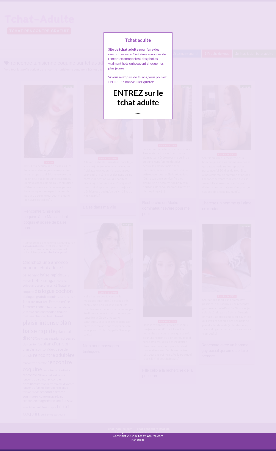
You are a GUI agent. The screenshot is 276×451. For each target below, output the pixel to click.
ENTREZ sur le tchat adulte (138, 97)
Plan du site (138, 439)
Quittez (138, 113)
